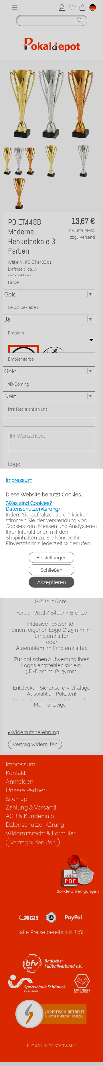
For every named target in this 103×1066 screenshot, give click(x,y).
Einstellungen (52, 557)
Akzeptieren (51, 582)
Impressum (19, 480)
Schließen (51, 570)
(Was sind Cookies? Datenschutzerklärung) (33, 506)
